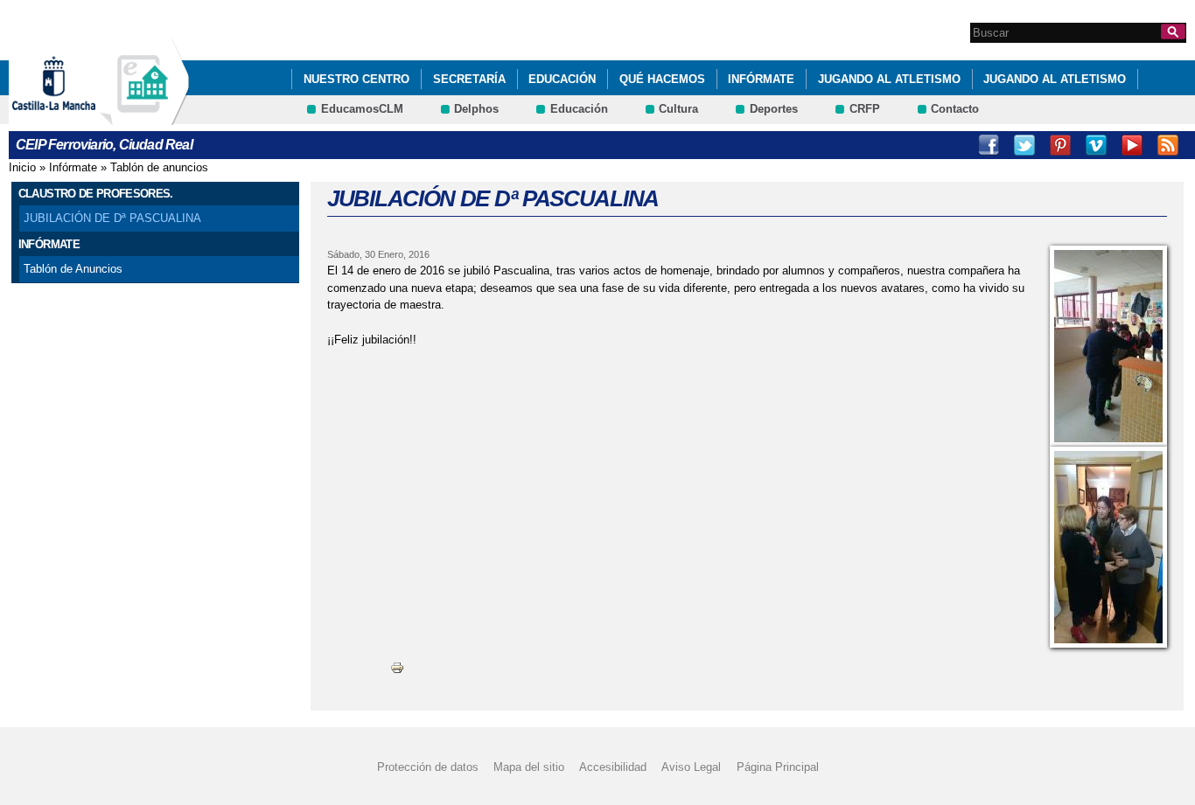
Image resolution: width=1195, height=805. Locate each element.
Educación (562, 79)
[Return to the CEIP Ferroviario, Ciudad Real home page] (144, 116)
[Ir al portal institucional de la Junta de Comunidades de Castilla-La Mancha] (76, 116)
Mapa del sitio (528, 767)
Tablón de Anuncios (73, 268)
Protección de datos (428, 767)
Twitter (1024, 145)
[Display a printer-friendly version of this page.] (397, 667)
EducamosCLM (362, 108)
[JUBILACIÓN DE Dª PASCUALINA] (1108, 346)
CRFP (864, 108)
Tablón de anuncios (159, 167)
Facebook (988, 145)
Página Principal (778, 767)
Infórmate (761, 79)
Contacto (955, 108)
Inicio (22, 167)
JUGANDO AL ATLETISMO (889, 79)
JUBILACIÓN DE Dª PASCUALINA (112, 218)
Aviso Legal (691, 767)
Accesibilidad (612, 767)
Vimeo (1096, 145)
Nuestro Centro (356, 79)
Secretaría (469, 79)
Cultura (678, 108)
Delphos (476, 108)
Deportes (774, 108)
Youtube (1132, 145)
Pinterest (1060, 145)
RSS (1167, 145)
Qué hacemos (662, 79)
